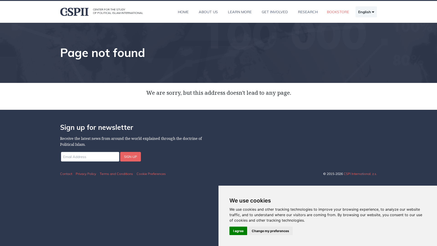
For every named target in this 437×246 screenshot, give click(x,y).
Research (308, 12)
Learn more (240, 12)
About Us (208, 12)
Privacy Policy (86, 174)
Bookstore (338, 12)
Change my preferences (270, 231)
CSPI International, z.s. (360, 174)
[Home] (74, 12)
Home (183, 12)
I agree (238, 231)
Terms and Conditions (116, 174)
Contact (66, 174)
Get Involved (275, 12)
